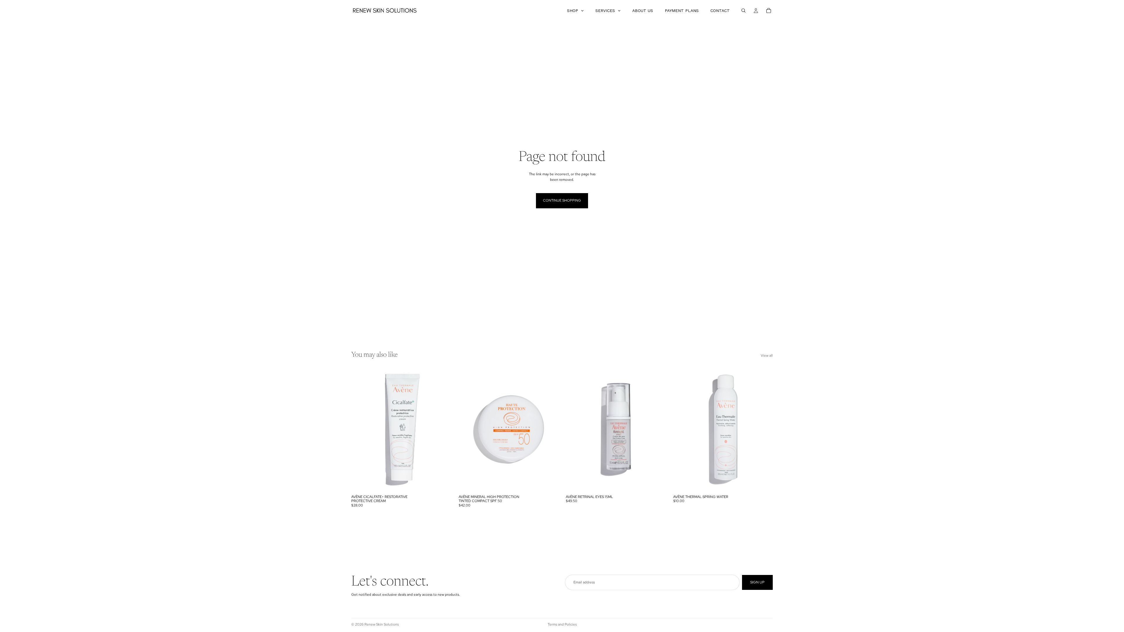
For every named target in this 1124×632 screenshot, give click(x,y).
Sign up (757, 582)
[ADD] (656, 483)
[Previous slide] (360, 429)
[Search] (743, 10)
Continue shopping (562, 200)
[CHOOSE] (442, 483)
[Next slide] (442, 429)
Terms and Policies (562, 624)
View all (767, 355)
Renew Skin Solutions (381, 624)
